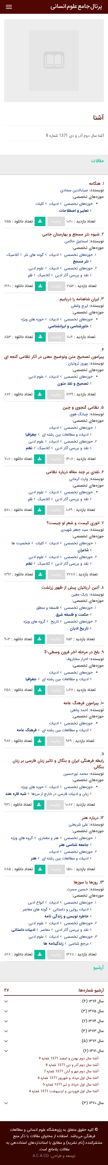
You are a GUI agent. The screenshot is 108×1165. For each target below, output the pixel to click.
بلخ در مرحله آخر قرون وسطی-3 (71, 652)
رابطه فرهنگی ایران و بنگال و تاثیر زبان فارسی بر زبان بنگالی (58, 763)
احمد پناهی (79, 710)
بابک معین (79, 594)
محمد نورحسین (75, 774)
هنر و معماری (48, 838)
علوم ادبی (36, 268)
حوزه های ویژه (32, 319)
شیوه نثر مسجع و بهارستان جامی (70, 234)
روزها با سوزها (86, 882)
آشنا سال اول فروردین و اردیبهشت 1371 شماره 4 (63, 1091)
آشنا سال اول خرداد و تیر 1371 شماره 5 (70, 1085)
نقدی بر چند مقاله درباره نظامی (72, 472)
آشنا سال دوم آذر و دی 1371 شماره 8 (72, 1065)
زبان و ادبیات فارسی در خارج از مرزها (60, 794)
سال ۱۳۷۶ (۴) (93, 1001)
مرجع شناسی (79, 944)
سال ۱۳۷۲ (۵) (93, 1041)
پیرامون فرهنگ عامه (81, 703)
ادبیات (54, 204)
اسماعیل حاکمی (76, 241)
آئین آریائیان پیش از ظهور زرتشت (70, 587)
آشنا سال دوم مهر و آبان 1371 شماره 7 (71, 1071)
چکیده (56, 221)
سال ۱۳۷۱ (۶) (93, 1051)
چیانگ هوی (79, 414)
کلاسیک (13, 255)
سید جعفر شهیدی (74, 530)
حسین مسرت (77, 889)
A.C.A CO (41, 1156)
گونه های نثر (34, 255)
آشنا (98, 118)
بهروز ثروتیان (78, 363)
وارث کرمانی (78, 479)
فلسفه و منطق (47, 608)
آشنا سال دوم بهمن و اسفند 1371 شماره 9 (68, 1058)
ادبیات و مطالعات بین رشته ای (65, 435)
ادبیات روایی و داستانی (71, 909)
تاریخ (55, 621)
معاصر (45, 930)
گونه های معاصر (35, 909)
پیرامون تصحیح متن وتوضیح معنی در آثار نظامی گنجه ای (54, 356)
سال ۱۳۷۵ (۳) (92, 1011)
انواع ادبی (36, 902)
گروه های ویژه (34, 621)
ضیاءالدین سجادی (74, 190)
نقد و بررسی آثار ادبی (72, 275)
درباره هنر (90, 818)
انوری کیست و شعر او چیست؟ (73, 523)
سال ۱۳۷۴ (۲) (93, 1021)
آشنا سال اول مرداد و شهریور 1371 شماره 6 (68, 1078)
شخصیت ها (21, 543)
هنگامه (95, 183)
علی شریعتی (78, 824)
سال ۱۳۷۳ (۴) (92, 1031)
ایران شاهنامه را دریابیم (79, 299)
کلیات (39, 204)
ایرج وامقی (79, 306)
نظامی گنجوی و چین (81, 407)
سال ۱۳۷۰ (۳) (93, 1103)
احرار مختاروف (77, 659)
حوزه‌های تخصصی (78, 204)
